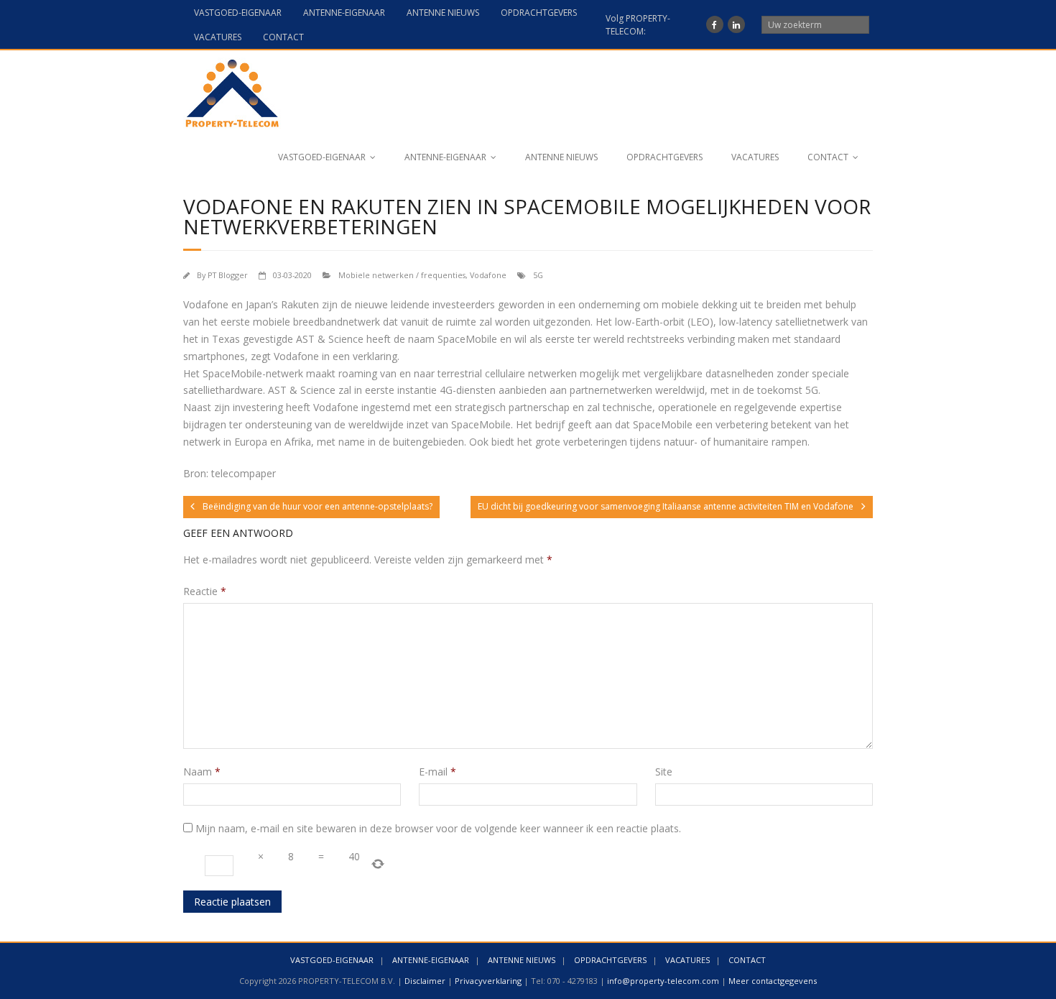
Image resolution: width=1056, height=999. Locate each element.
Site (663, 771)
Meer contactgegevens (772, 980)
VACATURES (217, 37)
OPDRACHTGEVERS (539, 12)
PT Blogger (228, 275)
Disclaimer (424, 980)
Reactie (204, 591)
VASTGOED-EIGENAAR (238, 12)
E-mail (437, 771)
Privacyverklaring (488, 980)
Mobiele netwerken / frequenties (402, 275)
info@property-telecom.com (663, 980)
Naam (202, 771)
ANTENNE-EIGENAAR (344, 12)
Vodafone (488, 275)
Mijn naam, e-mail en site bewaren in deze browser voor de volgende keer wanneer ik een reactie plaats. (438, 828)
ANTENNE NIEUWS (443, 12)
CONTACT (283, 37)
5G (538, 275)
